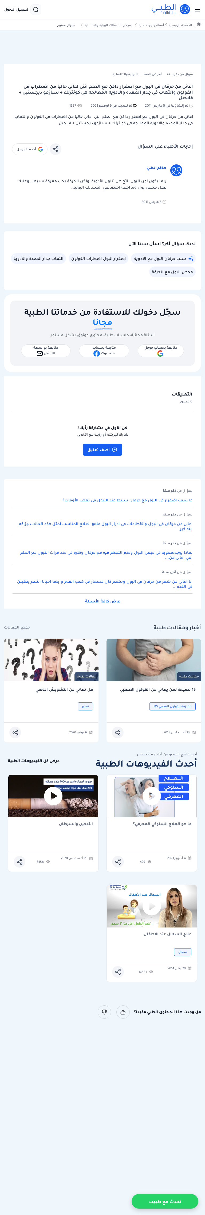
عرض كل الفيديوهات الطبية (34, 760)
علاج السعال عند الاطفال (167, 934)
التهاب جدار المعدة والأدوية (38, 258)
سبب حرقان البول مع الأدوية (160, 258)
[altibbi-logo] (171, 9)
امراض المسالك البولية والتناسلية (108, 25)
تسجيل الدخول (16, 9)
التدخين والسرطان (76, 824)
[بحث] (35, 9)
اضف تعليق (99, 450)
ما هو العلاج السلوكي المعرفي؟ (162, 824)
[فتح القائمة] (196, 9)
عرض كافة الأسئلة (102, 601)
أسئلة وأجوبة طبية (151, 25)
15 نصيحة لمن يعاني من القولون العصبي (158, 689)
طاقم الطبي (156, 167)
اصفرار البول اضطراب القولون (98, 258)
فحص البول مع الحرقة (172, 272)
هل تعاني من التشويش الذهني (64, 689)
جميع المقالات (17, 627)
